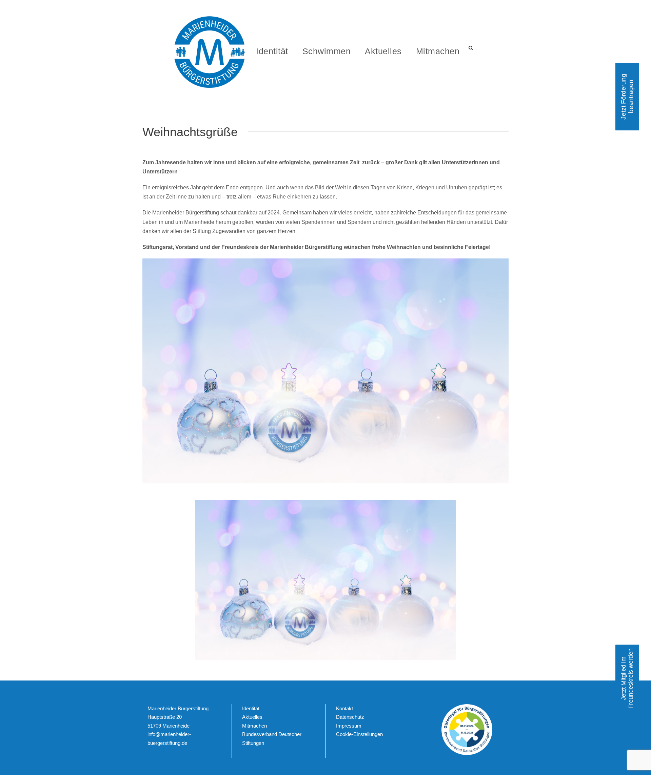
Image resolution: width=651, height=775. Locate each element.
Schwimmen (326, 51)
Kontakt (344, 708)
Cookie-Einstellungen (359, 734)
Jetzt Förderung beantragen (627, 97)
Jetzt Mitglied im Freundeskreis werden (627, 678)
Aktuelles (383, 51)
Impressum (348, 726)
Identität (272, 51)
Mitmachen (438, 51)
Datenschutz (350, 717)
